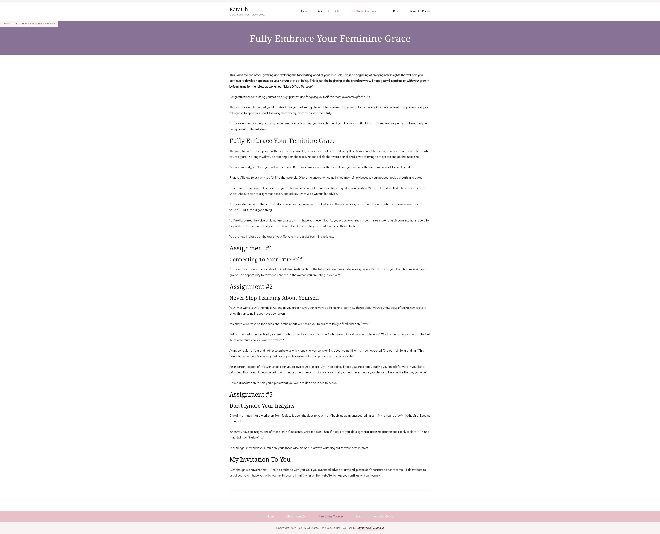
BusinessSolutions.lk (370, 528)
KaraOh (238, 9)
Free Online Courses (362, 11)
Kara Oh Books (420, 11)
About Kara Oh (328, 11)
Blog (396, 11)
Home (304, 11)
